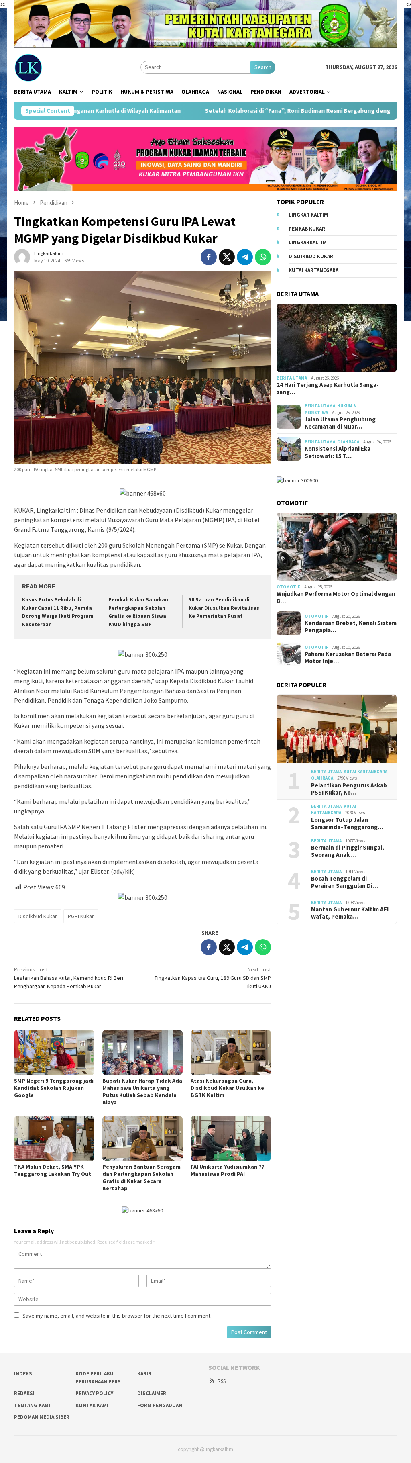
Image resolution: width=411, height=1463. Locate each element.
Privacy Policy (94, 1393)
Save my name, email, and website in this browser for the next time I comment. (117, 1315)
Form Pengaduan (159, 1405)
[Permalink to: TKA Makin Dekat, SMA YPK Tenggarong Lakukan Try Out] (54, 1138)
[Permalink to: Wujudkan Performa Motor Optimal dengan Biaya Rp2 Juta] (337, 547)
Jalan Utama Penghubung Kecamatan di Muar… (340, 423)
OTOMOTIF (288, 587)
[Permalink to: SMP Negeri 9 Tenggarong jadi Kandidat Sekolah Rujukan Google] (54, 1052)
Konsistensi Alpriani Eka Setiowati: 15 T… (337, 452)
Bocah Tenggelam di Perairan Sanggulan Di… (344, 882)
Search (262, 67)
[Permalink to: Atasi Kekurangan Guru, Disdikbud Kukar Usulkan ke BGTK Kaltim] (231, 1052)
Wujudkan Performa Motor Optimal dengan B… (336, 597)
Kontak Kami (91, 1405)
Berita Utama (292, 378)
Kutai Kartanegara (313, 270)
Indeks (23, 1373)
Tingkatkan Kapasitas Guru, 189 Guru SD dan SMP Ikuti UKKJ (213, 978)
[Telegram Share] (245, 257)
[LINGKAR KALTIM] (56, 66)
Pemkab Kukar (307, 228)
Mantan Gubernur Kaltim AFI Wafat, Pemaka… (350, 913)
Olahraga (348, 442)
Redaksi (24, 1393)
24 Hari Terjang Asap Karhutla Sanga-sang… (328, 388)
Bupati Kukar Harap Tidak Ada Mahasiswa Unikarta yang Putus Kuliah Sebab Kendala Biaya (142, 1091)
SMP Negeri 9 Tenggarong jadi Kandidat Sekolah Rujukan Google (54, 1088)
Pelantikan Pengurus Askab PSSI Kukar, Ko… (349, 789)
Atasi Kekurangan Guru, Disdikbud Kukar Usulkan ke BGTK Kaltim (227, 1088)
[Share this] (209, 257)
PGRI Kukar (81, 916)
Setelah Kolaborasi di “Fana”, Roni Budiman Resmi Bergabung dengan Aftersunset (255, 110)
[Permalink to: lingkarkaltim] (22, 256)
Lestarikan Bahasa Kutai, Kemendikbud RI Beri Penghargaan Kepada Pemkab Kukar (68, 978)
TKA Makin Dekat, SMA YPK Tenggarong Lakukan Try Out (52, 1170)
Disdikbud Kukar (37, 916)
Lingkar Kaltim (308, 214)
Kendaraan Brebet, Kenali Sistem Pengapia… (351, 626)
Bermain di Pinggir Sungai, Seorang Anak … (347, 851)
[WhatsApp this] (263, 257)
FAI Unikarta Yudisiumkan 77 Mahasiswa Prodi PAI (227, 1170)
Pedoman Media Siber (41, 1417)
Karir (144, 1373)
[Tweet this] (227, 257)
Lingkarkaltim (308, 242)
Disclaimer (151, 1393)
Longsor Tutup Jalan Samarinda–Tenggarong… (347, 823)
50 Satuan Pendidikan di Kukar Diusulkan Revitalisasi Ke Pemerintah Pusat (225, 608)
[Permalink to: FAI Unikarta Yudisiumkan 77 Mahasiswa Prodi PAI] (231, 1138)
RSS (222, 1381)
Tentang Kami (32, 1405)
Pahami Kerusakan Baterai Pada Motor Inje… (348, 657)
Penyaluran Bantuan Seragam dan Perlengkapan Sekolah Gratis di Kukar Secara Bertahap (141, 1177)
